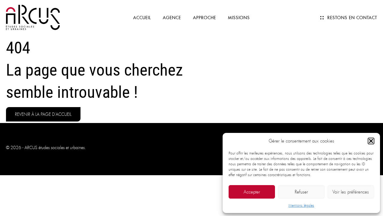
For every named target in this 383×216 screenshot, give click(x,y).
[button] (371, 141)
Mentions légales (301, 205)
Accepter (252, 192)
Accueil (142, 17)
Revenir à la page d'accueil (43, 114)
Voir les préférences (350, 192)
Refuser (301, 192)
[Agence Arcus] (33, 17)
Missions (239, 17)
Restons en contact (352, 17)
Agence (172, 17)
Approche (204, 17)
